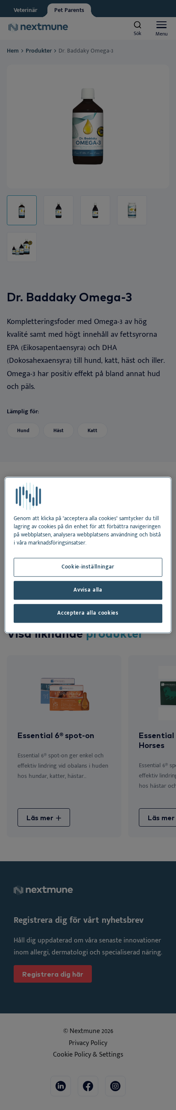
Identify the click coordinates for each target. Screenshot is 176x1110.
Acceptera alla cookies (87, 613)
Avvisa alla (87, 590)
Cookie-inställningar (88, 567)
